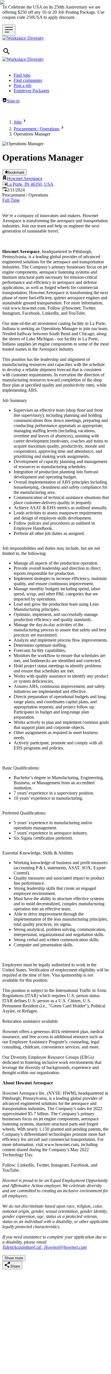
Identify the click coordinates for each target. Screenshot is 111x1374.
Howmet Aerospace (24, 178)
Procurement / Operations (36, 128)
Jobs (18, 122)
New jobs (81, 110)
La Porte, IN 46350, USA (30, 184)
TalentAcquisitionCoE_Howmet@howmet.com (44, 1247)
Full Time (11, 200)
